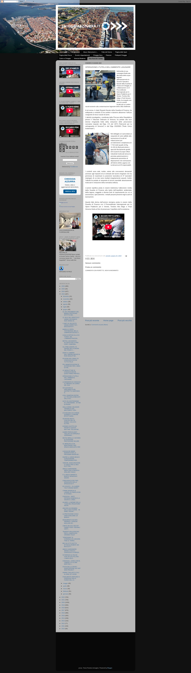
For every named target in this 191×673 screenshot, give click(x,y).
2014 (63, 618)
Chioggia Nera (97, 55)
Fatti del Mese (75, 52)
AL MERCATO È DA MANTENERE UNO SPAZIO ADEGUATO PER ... (71, 446)
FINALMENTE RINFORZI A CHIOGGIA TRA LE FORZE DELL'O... (71, 578)
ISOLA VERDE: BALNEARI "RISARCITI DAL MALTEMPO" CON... (71, 408)
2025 (63, 289)
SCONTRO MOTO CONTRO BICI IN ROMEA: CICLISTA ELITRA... (69, 421)
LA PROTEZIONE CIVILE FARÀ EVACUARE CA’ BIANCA (70, 515)
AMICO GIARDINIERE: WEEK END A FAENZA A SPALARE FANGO (71, 470)
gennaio (66, 594)
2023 (63, 294)
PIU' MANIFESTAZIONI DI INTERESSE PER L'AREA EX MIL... (71, 366)
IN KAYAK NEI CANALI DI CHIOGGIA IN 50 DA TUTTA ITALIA (70, 360)
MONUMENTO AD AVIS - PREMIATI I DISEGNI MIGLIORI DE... (70, 521)
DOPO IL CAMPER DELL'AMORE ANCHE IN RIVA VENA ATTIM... (71, 354)
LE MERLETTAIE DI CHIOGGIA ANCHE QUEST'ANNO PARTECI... (72, 372)
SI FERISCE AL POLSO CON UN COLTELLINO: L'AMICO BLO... (71, 556)
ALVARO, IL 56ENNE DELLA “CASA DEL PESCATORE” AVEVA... (71, 504)
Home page (63, 52)
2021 (63, 600)
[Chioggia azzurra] (60, 204)
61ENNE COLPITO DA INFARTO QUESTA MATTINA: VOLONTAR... (71, 427)
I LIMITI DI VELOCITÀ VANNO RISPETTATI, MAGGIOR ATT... (70, 325)
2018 (63, 607)
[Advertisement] (95, 647)
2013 (63, 621)
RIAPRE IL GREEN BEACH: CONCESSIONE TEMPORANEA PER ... (71, 458)
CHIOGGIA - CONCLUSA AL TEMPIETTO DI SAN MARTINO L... (71, 562)
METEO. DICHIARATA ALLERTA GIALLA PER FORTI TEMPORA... (70, 342)
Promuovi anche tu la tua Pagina (67, 206)
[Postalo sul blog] (88, 259)
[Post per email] (126, 256)
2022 (63, 597)
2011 (63, 626)
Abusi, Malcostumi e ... (90, 52)
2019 (63, 605)
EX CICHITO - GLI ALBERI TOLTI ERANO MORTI (71, 487)
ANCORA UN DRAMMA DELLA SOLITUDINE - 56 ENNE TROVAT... (71, 509)
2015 (63, 615)
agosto (65, 304)
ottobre (65, 301)
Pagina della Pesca (65, 55)
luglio (65, 307)
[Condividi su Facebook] (92, 259)
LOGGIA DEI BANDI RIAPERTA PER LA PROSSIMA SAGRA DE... (71, 453)
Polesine (108, 55)
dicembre (66, 296)
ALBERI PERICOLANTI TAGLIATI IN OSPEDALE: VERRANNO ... (71, 433)
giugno (65, 309)
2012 (63, 623)
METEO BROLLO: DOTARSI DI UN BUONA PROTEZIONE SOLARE (71, 439)
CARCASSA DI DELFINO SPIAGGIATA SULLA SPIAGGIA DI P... (70, 482)
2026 (63, 286)
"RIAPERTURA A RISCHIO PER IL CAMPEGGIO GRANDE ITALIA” (71, 533)
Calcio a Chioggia (65, 58)
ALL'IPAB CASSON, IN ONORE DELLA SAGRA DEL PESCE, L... (71, 348)
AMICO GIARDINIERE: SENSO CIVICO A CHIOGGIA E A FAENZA (71, 550)
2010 (63, 628)
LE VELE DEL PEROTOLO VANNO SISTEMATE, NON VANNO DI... (71, 319)
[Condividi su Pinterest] (94, 259)
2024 (63, 291)
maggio (65, 583)
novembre (66, 299)
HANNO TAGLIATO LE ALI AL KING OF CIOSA (71, 573)
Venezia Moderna (79, 58)
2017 (63, 610)
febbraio (66, 591)
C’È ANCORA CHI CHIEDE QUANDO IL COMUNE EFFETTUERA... (71, 414)
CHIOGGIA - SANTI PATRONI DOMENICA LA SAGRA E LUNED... (71, 498)
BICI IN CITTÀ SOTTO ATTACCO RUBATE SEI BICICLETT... (71, 545)
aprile (65, 586)
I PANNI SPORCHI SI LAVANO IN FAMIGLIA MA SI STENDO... (71, 492)
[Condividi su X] (90, 259)
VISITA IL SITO (70, 191)
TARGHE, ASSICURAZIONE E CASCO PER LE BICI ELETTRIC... (71, 464)
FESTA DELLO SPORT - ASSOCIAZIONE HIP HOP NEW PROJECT (71, 568)
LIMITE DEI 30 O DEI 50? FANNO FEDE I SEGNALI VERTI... (71, 527)
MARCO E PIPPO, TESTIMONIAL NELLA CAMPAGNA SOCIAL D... (71, 331)
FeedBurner (74, 166)
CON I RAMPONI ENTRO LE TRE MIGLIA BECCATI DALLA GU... (71, 397)
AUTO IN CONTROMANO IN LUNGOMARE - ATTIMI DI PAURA (72, 402)
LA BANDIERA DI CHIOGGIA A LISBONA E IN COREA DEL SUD (71, 383)
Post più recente (92, 320)
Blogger (109, 668)
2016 (63, 613)
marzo (65, 588)
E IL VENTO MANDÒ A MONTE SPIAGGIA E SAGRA (70, 476)
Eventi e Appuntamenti (82, 55)
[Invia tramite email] (86, 259)
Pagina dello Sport (121, 52)
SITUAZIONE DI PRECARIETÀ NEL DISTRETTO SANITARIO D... (71, 390)
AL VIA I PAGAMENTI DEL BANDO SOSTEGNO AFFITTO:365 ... (71, 313)
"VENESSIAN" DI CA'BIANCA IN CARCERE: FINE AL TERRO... (71, 539)
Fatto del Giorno (107, 52)
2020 (63, 602)
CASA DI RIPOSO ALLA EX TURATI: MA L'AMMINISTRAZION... (71, 336)
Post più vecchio (125, 320)
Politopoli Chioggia (121, 55)
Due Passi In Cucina (96, 58)
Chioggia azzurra (63, 202)
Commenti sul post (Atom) (99, 324)
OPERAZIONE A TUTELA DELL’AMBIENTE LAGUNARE (70, 377)
